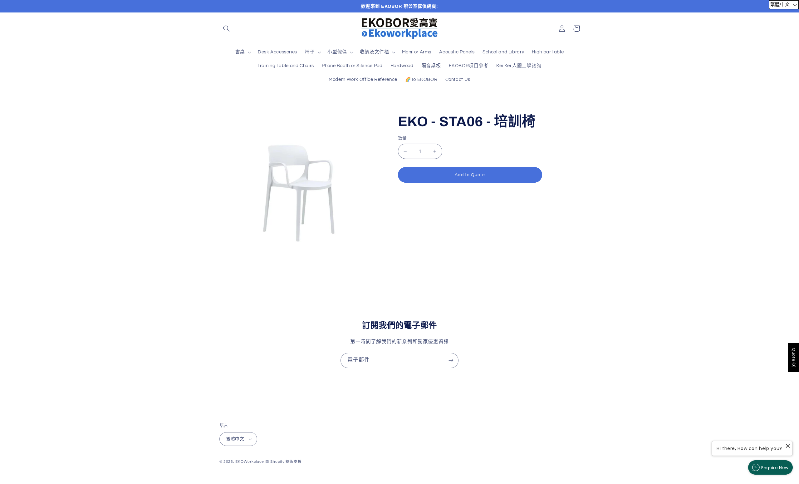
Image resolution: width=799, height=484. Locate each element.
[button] (226, 28)
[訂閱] (451, 360)
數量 (402, 138)
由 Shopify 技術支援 (283, 461)
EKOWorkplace (249, 461)
